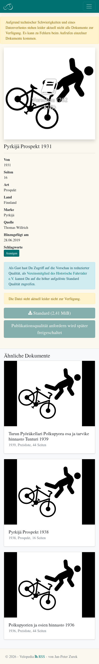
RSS (41, 656)
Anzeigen (11, 253)
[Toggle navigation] (89, 6)
